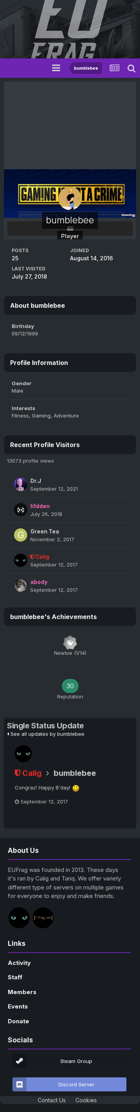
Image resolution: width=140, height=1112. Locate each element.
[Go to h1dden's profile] (20, 509)
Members (22, 992)
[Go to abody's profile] (20, 585)
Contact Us (52, 1100)
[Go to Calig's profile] (20, 560)
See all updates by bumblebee (46, 734)
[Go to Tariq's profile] (43, 917)
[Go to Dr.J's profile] (20, 484)
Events (18, 1006)
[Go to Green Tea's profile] (20, 535)
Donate (18, 1021)
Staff (15, 977)
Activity (19, 962)
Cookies (86, 1100)
